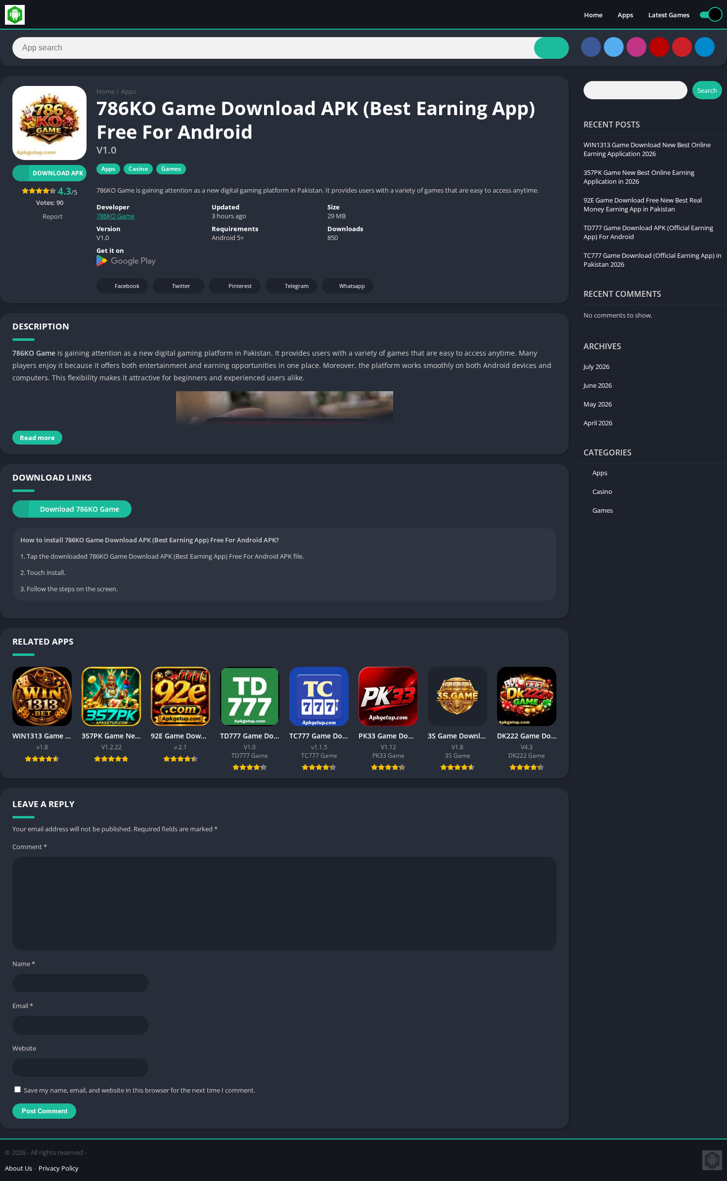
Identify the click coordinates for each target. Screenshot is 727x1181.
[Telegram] (705, 47)
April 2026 (598, 422)
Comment (29, 846)
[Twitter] (614, 47)
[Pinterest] (682, 47)
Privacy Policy (59, 1168)
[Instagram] (636, 47)
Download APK (58, 173)
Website (24, 1048)
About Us (18, 1168)
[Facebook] (591, 47)
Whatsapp (352, 285)
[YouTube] (659, 47)
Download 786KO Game (79, 509)
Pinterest (240, 285)
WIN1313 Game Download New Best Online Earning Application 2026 (647, 149)
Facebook (127, 285)
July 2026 (596, 366)
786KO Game (115, 215)
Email (22, 1005)
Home (593, 14)
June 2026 (598, 385)
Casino (138, 168)
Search (707, 90)
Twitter (181, 285)
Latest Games (668, 14)
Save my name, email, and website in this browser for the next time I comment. (139, 1090)
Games (171, 168)
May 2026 (598, 404)
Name (23, 963)
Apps (625, 14)
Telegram (297, 285)
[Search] (551, 48)
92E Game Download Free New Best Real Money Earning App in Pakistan (643, 204)
